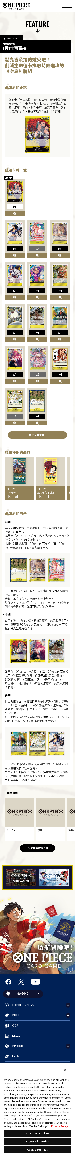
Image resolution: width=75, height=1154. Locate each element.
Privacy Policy (59, 1126)
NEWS (16, 1036)
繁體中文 (23, 993)
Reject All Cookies (37, 1141)
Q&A (15, 1025)
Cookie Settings (37, 1149)
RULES (16, 1015)
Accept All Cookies (37, 1133)
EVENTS (17, 1056)
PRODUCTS (19, 1046)
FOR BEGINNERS (23, 1005)
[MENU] (67, 7)
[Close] (65, 1070)
